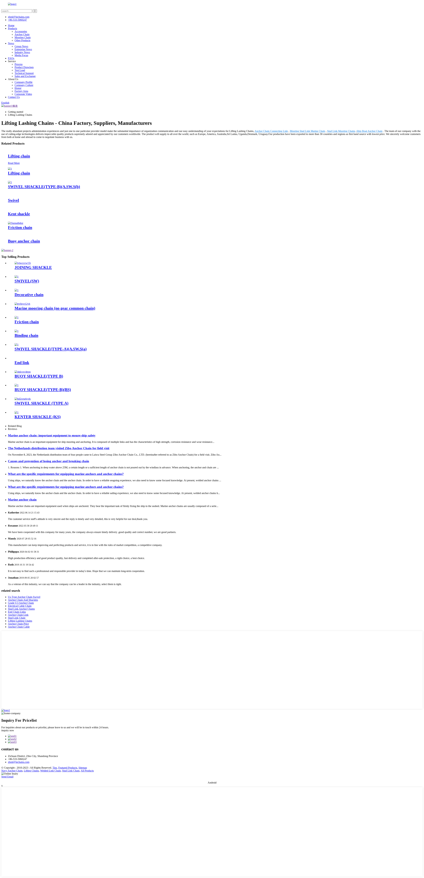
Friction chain (20, 227)
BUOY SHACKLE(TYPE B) (39, 376)
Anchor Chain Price (18, 623)
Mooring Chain (23, 37)
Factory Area (21, 91)
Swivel (13, 200)
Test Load (20, 70)
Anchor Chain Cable (19, 626)
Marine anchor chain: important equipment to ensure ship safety (52, 435)
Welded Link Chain (50, 770)
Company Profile (23, 82)
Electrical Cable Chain (19, 605)
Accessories (21, 31)
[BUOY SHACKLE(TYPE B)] (23, 371)
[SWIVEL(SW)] (17, 276)
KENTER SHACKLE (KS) (38, 417)
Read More (14, 163)
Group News (21, 46)
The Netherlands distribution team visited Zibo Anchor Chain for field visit (58, 448)
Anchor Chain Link (18, 614)
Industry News (22, 52)
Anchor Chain (22, 34)
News (11, 43)
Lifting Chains (31, 770)
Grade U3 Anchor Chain (21, 602)
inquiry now (7, 730)
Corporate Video (23, 94)
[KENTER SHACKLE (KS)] (17, 412)
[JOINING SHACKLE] (23, 263)
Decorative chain (29, 294)
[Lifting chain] (10, 168)
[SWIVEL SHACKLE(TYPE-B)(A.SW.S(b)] (10, 182)
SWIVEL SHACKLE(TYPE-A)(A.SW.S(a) (51, 349)
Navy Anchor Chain (12, 770)
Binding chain (26, 335)
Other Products (22, 40)
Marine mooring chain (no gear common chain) (55, 308)
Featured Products (67, 767)
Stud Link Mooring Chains (341, 131)
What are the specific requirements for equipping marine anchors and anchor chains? (66, 474)
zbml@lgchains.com (18, 16)
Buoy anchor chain (24, 241)
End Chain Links (17, 611)
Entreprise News (23, 49)
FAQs (11, 58)
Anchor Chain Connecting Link (271, 131)
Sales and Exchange (25, 76)
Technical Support (24, 73)
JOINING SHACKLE (33, 267)
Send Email (7, 776)
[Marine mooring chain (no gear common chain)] (22, 303)
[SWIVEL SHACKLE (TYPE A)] (23, 398)
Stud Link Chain (16, 617)
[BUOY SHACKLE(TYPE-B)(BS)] (17, 385)
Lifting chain (19, 156)
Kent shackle (19, 214)
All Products (87, 770)
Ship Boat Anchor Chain (369, 131)
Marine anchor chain (22, 499)
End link (22, 362)
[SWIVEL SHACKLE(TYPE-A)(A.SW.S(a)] (17, 344)
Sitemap (83, 767)
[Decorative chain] (17, 290)
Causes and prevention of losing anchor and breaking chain (48, 461)
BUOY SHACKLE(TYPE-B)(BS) (43, 389)
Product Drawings (24, 67)
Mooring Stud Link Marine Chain (307, 131)
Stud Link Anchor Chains (21, 608)
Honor (18, 88)
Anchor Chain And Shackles (23, 599)
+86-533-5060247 (17, 19)
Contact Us (14, 97)
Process (19, 64)
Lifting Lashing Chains (20, 620)
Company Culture (24, 85)
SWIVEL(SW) (27, 281)
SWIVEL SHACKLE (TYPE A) (41, 403)
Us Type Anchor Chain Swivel (24, 597)
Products (12, 28)
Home (11, 25)
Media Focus (21, 55)
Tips (55, 767)
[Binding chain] (17, 331)
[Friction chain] (15, 223)
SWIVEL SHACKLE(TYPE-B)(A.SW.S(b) (44, 187)
